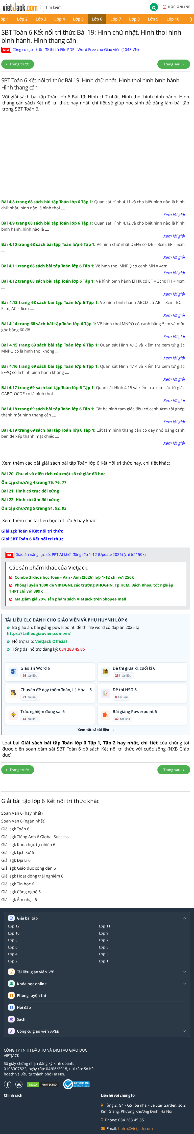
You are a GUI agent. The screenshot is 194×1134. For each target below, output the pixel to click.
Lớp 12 (13, 926)
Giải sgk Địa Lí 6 (16, 860)
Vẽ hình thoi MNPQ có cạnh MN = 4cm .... (87, 266)
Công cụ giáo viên (38, 1031)
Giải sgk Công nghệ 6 (21, 891)
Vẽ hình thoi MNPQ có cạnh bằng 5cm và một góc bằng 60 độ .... (93, 327)
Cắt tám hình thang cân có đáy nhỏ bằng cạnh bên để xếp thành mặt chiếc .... (93, 433)
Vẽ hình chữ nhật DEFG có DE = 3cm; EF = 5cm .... (93, 247)
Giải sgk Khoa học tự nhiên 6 (28, 844)
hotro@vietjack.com (135, 1128)
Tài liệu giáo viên (35, 972)
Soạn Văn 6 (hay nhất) (22, 813)
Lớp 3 (41, 19)
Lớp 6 (97, 19)
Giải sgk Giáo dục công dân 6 (28, 868)
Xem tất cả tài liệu (93, 729)
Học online (179, 6)
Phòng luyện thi (31, 995)
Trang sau (172, 64)
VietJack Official (51, 641)
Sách (21, 1019)
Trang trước (19, 64)
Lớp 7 (115, 19)
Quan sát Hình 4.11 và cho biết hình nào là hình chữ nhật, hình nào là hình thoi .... (93, 205)
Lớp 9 (153, 19)
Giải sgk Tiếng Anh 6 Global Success (35, 836)
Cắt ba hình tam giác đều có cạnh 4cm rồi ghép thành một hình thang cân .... (93, 412)
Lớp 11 (104, 926)
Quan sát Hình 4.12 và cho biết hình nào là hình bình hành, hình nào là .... (93, 226)
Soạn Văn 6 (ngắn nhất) (23, 821)
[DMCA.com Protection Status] (43, 1084)
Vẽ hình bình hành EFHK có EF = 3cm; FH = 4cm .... (93, 284)
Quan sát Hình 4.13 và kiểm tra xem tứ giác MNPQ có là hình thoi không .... (93, 348)
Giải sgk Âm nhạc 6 (19, 899)
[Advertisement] (95, 155)
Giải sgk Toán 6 (15, 829)
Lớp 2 (22, 19)
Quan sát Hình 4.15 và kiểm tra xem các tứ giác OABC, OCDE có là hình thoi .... (93, 390)
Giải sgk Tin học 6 (17, 884)
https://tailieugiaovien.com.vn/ (39, 633)
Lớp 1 (103, 961)
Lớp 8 (134, 19)
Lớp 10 (172, 19)
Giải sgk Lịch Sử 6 (17, 852)
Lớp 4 (59, 19)
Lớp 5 (78, 19)
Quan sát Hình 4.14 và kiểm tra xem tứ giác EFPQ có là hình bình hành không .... (93, 369)
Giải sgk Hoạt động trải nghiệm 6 (32, 876)
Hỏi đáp (24, 1007)
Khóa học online (32, 983)
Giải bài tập (27, 918)
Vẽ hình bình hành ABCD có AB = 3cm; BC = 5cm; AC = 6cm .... (93, 305)
